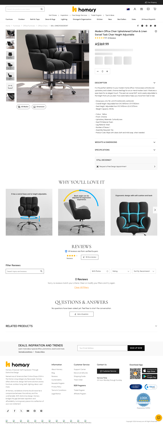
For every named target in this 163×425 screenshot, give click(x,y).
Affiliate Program (80, 394)
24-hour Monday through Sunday (109, 380)
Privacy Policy (40, 352)
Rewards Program (58, 383)
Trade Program (79, 390)
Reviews (55, 376)
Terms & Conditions (59, 390)
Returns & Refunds (81, 373)
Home (8, 26)
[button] (126, 83)
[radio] (95, 37)
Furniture (16, 26)
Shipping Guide (80, 376)
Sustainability (57, 380)
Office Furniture (29, 26)
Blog (53, 373)
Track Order (78, 380)
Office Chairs (42, 26)
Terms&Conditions (25, 352)
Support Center (80, 369)
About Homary (57, 369)
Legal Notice (56, 394)
